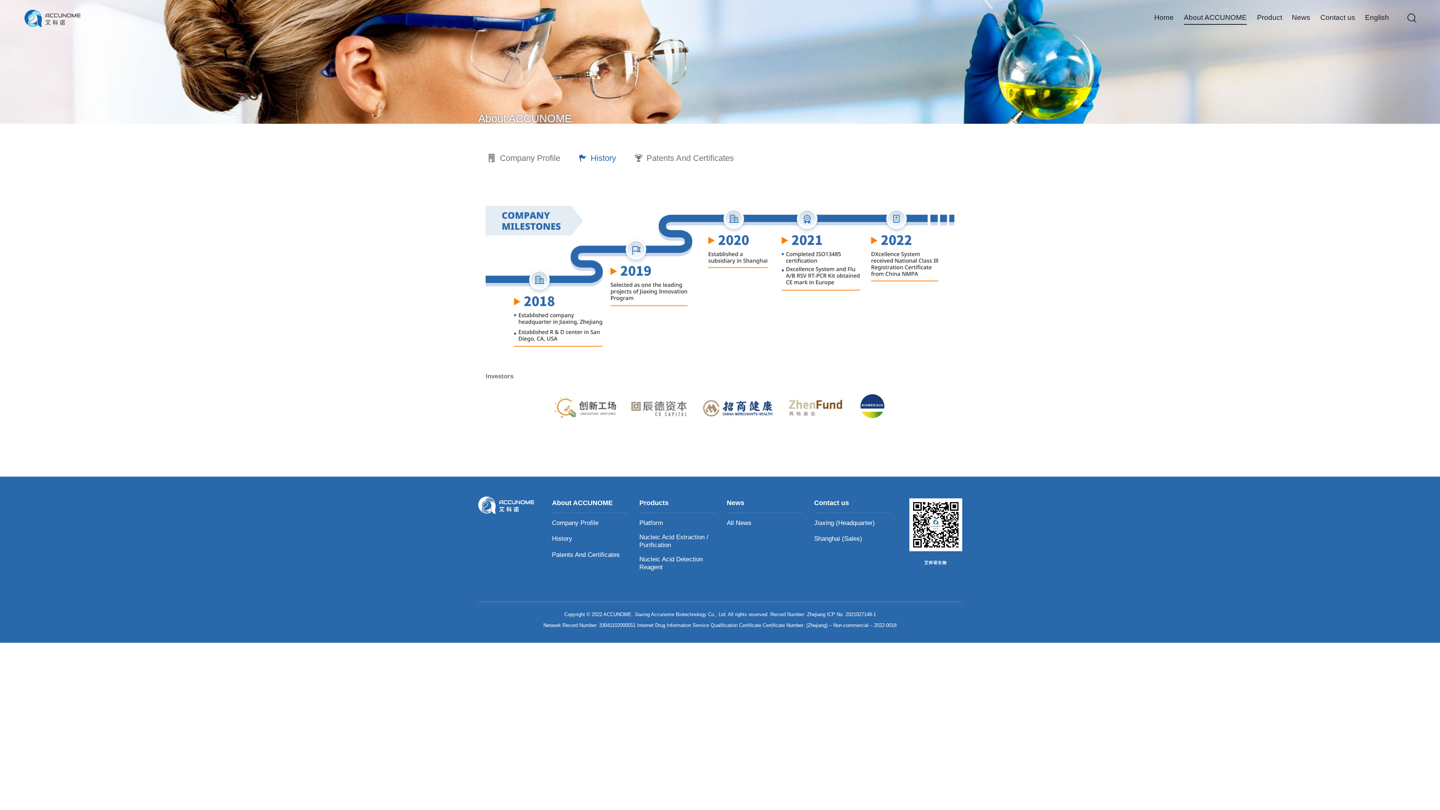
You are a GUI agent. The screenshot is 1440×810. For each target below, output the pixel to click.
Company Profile (530, 158)
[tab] (524, 158)
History (603, 158)
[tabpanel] (720, 304)
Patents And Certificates (690, 158)
